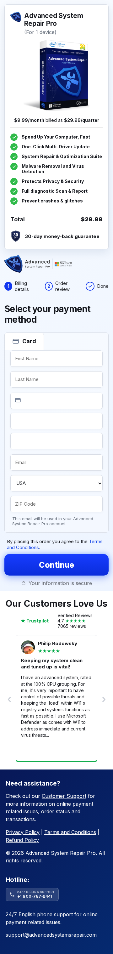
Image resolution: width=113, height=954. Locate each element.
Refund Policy (22, 840)
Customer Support (64, 796)
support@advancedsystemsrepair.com (51, 935)
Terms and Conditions (70, 832)
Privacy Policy (23, 832)
